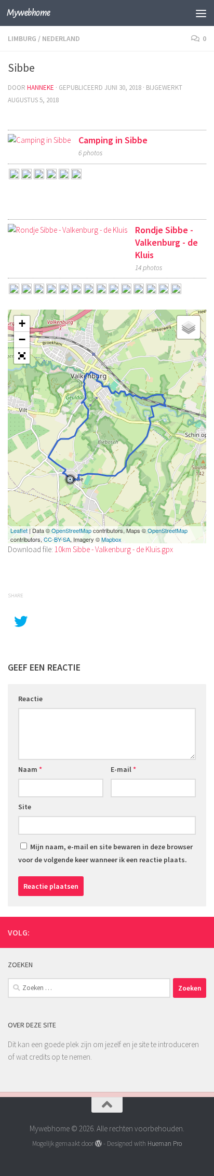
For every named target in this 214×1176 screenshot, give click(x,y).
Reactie (30, 698)
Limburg (22, 38)
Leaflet (19, 530)
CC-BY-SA (57, 539)
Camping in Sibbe (113, 140)
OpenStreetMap (71, 530)
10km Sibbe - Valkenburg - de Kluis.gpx (114, 549)
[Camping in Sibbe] (39, 140)
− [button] (22, 339)
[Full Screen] (22, 356)
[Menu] (201, 13)
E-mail (123, 769)
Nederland (61, 38)
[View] (14, 175)
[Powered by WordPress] (98, 1143)
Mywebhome (28, 13)
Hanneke (40, 87)
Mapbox (111, 539)
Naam (30, 769)
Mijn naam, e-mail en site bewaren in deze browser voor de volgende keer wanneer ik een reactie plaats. (105, 853)
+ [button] (22, 323)
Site (24, 806)
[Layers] (188, 327)
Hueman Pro (165, 1143)
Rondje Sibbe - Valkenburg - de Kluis (166, 242)
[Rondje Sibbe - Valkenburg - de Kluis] (67, 230)
